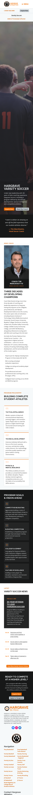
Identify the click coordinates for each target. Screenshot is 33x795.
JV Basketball (8, 780)
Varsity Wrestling (22, 775)
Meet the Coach (22, 209)
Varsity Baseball (9, 754)
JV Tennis (20, 778)
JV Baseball (7, 778)
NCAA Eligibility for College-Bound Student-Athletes (10, 784)
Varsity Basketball (9, 756)
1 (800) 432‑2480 (9, 10)
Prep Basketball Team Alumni (22, 750)
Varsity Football (9, 764)
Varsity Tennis (8, 775)
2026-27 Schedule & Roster (16, 19)
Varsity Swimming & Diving (22, 772)
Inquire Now (24, 10)
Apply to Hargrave (16, 698)
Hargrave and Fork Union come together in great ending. (17, 634)
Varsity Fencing (22, 754)
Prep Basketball (9, 749)
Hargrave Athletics (14, 4)
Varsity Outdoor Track (22, 768)
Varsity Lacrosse (9, 767)
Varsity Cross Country (21, 761)
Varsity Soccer (16, 15)
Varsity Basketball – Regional (22, 757)
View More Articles (17, 666)
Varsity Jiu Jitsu (8, 760)
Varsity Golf (21, 764)
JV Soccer (20, 780)
